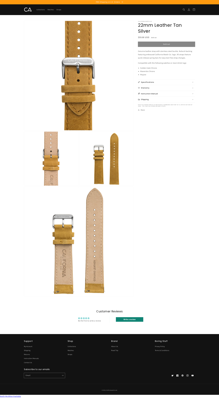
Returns (27, 354)
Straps (70, 354)
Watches (71, 350)
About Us (114, 346)
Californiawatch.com (111, 390)
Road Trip (114, 350)
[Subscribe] (62, 375)
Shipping (27, 350)
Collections (72, 346)
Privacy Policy (160, 346)
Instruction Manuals (31, 358)
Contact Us (28, 362)
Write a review (130, 319)
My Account (28, 346)
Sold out (166, 44)
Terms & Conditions (162, 350)
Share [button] (143, 110)
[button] (183, 9)
